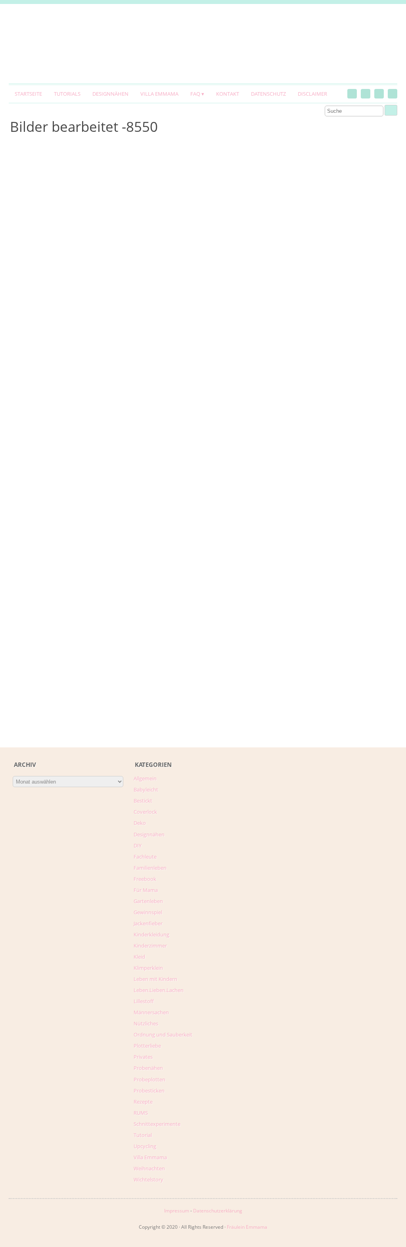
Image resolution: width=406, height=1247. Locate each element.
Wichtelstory (148, 1179)
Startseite (28, 93)
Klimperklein (148, 967)
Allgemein (145, 778)
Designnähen (110, 93)
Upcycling (145, 1146)
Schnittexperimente (157, 1123)
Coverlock (145, 811)
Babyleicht (146, 789)
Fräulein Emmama (247, 1227)
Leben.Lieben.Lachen (159, 990)
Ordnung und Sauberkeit (163, 1034)
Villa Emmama (159, 93)
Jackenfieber (148, 923)
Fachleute (145, 856)
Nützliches (146, 1023)
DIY (138, 845)
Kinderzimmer (150, 945)
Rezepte (143, 1101)
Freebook (145, 878)
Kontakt (227, 93)
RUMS (141, 1112)
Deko (140, 822)
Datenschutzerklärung (217, 1211)
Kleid (139, 956)
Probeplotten (149, 1079)
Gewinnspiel (148, 912)
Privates (143, 1056)
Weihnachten (149, 1168)
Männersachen (151, 1012)
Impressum (176, 1211)
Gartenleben (148, 901)
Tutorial (143, 1135)
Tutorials (67, 93)
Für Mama (146, 890)
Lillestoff (144, 1001)
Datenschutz (268, 93)
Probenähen (148, 1067)
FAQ (195, 93)
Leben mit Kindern (155, 979)
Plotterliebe (147, 1045)
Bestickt (143, 800)
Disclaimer (312, 93)
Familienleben (150, 867)
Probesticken (149, 1090)
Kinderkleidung (151, 934)
